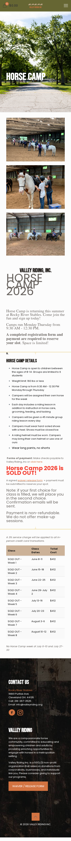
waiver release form (30, 480)
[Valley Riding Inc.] (35, 5)
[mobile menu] (66, 5)
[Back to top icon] (36, 817)
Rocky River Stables (20, 690)
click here (36, 462)
